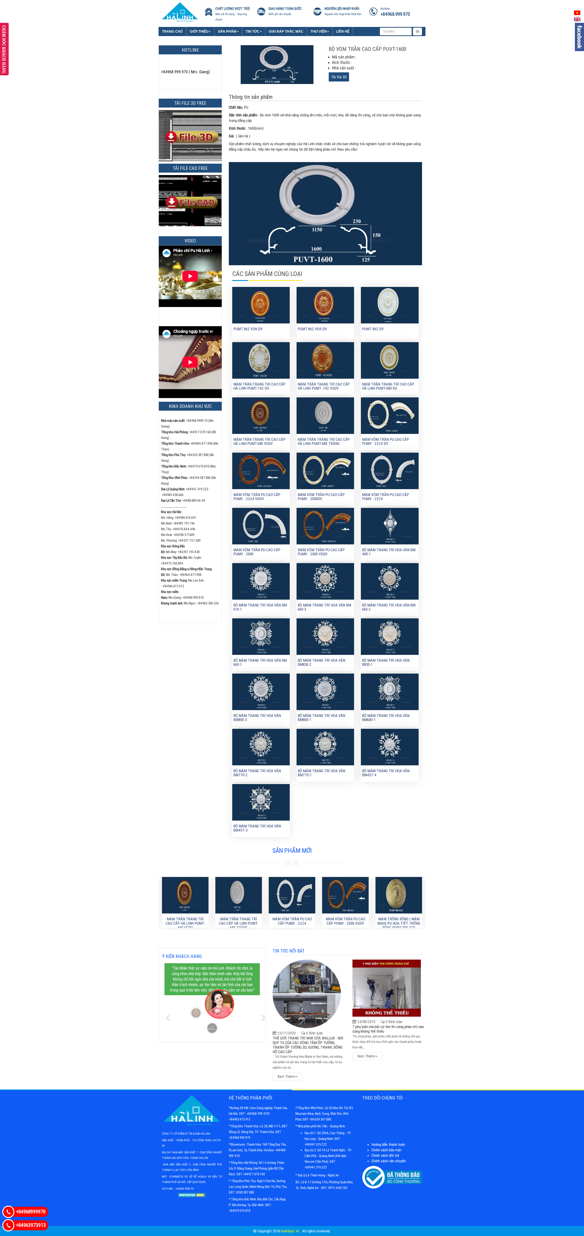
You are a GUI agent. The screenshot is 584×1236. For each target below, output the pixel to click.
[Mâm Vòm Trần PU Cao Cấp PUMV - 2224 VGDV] (261, 470)
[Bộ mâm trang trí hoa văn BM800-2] (261, 691)
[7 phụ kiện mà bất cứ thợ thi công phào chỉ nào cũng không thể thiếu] (386, 988)
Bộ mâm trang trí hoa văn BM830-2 (321, 662)
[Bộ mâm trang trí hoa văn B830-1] (389, 636)
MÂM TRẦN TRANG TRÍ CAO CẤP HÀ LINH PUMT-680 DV (388, 386)
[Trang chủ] (180, 11)
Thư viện (318, 31)
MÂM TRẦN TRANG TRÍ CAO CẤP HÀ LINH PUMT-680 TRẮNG (324, 441)
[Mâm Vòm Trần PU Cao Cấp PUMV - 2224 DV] (389, 415)
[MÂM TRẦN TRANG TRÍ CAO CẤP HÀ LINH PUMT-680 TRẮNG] (325, 415)
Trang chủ (172, 31)
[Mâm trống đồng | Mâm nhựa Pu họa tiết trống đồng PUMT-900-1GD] (398, 895)
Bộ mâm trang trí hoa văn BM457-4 (385, 773)
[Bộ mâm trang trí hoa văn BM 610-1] (261, 581)
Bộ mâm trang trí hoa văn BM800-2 (257, 717)
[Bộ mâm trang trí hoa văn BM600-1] (389, 691)
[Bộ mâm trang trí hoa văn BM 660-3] (325, 581)
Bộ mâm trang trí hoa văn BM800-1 (321, 717)
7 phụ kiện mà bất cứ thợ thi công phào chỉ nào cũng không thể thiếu (388, 1029)
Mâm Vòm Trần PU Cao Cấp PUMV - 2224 (385, 496)
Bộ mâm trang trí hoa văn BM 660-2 (388, 607)
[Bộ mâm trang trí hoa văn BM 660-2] (389, 581)
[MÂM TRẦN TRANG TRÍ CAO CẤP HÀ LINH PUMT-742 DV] (261, 360)
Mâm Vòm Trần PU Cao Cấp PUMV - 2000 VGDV (321, 552)
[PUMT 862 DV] (389, 304)
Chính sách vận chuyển (388, 1161)
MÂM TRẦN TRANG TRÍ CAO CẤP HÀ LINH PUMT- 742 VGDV (324, 386)
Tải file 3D (339, 77)
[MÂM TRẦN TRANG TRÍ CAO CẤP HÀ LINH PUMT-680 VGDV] (261, 415)
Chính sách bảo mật (386, 1150)
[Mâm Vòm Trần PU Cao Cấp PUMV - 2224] (389, 470)
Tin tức (252, 31)
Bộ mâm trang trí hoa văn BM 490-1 (388, 552)
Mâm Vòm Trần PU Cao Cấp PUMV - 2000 (256, 552)
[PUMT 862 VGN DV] (261, 304)
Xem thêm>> (287, 1076)
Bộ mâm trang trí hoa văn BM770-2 (257, 773)
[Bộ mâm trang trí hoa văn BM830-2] (325, 636)
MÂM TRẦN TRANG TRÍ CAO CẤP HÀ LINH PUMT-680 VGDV (259, 441)
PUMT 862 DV (373, 329)
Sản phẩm (227, 31)
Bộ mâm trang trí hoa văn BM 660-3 (324, 607)
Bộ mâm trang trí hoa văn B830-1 (385, 662)
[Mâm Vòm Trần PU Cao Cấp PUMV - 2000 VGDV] (325, 525)
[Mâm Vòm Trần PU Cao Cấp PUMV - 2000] (261, 525)
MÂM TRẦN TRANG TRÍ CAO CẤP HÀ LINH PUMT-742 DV (259, 386)
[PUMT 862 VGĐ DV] (325, 304)
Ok (417, 31)
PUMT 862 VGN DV (248, 329)
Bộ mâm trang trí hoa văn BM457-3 (257, 828)
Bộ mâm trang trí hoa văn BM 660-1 (260, 662)
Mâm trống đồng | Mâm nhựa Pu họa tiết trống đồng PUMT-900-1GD (398, 923)
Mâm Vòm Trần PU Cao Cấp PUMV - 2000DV (321, 496)
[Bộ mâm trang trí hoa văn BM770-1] (325, 746)
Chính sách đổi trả (385, 1155)
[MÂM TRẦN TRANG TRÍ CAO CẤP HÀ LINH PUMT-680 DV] (389, 360)
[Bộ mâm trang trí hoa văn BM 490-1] (389, 525)
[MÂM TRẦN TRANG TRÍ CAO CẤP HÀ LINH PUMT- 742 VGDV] (325, 360)
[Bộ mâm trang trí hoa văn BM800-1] (325, 691)
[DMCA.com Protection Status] (192, 1197)
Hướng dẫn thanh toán (388, 1144)
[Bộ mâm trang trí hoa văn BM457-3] (261, 802)
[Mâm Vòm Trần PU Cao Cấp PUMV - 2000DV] (325, 470)
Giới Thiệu (199, 31)
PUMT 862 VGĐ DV (312, 329)
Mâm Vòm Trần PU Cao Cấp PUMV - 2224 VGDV (256, 496)
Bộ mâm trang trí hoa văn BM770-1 (321, 773)
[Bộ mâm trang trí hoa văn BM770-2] (261, 746)
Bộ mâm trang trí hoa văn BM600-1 (385, 717)
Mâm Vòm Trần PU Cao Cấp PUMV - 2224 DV (385, 441)
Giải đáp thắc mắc (286, 31)
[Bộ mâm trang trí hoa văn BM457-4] (389, 746)
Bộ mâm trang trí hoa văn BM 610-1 (260, 607)
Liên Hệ (342, 31)
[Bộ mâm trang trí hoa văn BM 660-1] (261, 636)
